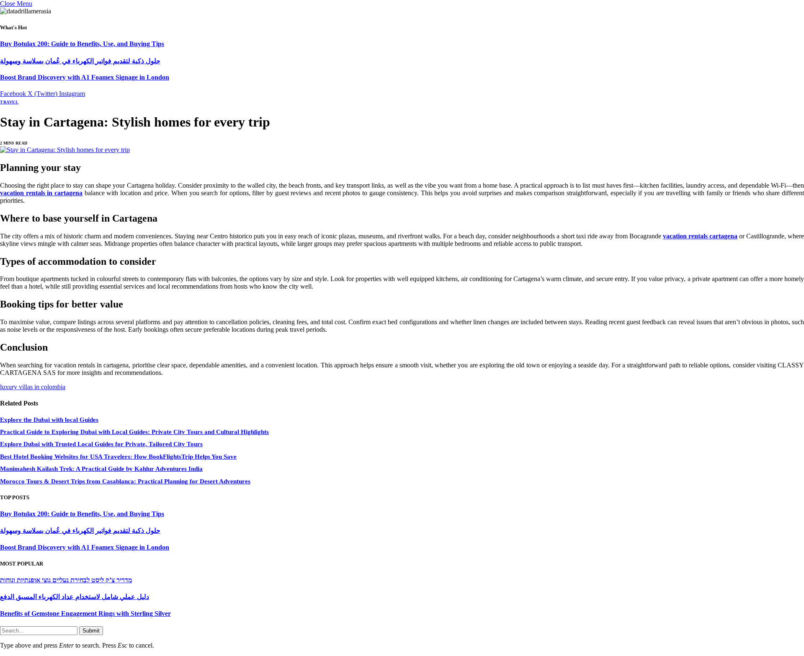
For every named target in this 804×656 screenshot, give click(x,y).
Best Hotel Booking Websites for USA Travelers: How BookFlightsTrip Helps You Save (118, 456)
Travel (9, 102)
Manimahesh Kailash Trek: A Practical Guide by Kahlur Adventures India (101, 468)
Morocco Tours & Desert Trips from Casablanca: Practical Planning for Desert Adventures (125, 481)
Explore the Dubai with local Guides (49, 419)
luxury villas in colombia (32, 386)
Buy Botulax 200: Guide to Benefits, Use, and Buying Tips (82, 43)
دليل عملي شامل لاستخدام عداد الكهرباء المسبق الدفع (74, 596)
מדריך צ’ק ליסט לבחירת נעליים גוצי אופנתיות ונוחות (66, 580)
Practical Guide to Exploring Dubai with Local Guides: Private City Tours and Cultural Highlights (134, 432)
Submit (91, 631)
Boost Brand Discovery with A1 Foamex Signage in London (84, 77)
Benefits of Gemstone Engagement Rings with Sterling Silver (85, 613)
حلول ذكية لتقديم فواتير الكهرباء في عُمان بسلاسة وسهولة (80, 61)
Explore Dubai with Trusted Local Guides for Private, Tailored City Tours (101, 444)
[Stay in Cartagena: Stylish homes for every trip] (65, 149)
